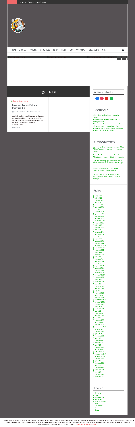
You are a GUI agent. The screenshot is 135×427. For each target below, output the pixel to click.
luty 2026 (98, 209)
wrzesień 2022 (100, 302)
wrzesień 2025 (100, 220)
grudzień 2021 (99, 322)
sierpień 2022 (99, 304)
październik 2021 (100, 327)
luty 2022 (98, 318)
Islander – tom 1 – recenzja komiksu (31, 2)
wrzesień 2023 (100, 275)
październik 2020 (100, 354)
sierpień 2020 (99, 358)
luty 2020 (98, 372)
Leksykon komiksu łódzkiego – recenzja (110, 157)
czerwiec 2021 (100, 336)
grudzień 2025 (99, 214)
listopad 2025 (99, 216)
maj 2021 (98, 338)
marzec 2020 (99, 370)
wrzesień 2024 (100, 248)
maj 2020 (98, 365)
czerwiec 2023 (100, 282)
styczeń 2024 (99, 266)
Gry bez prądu (45, 50)
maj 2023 (98, 284)
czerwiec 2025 (100, 227)
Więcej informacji (90, 424)
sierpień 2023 (99, 277)
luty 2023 (98, 291)
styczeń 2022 (99, 320)
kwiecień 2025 (99, 232)
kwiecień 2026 (99, 205)
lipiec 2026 (98, 198)
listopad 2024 (99, 243)
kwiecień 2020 (99, 367)
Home (14, 50)
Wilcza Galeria (94, 50)
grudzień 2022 (99, 295)
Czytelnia (33, 50)
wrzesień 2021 (100, 329)
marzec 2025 (99, 234)
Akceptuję (79, 424)
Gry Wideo (22, 50)
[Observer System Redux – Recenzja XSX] (19, 101)
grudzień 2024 (99, 241)
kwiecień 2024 (99, 259)
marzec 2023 (99, 288)
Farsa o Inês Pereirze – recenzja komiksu (27, 62)
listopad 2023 (99, 270)
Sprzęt (63, 50)
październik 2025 (100, 218)
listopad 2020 (99, 352)
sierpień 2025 (99, 223)
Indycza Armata (100, 401)
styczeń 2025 (99, 239)
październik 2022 (100, 300)
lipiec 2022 (98, 306)
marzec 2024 (99, 261)
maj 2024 (98, 257)
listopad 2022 (99, 297)
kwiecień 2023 (99, 286)
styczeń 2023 (99, 293)
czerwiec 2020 (100, 363)
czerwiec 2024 (100, 254)
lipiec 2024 (98, 252)
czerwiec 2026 (100, 200)
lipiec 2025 (98, 225)
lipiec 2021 (98, 334)
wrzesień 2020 (100, 356)
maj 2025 (98, 230)
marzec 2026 (99, 207)
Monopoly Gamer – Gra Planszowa (104, 171)
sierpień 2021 (99, 331)
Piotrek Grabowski (34, 112)
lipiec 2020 (98, 361)
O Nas (104, 50)
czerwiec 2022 (100, 309)
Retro (55, 50)
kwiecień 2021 (99, 340)
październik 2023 (100, 272)
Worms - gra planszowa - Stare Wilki (105, 168)
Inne (96, 404)
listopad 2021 (99, 324)
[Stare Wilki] (18, 25)
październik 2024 (100, 245)
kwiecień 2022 (99, 313)
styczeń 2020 (99, 374)
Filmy (71, 50)
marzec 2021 (99, 343)
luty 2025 (98, 236)
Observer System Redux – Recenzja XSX (24, 106)
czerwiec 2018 (100, 377)
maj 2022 (98, 311)
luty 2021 (98, 345)
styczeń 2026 (99, 211)
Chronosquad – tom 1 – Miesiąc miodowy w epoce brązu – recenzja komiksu (107, 64)
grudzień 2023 (99, 268)
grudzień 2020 (99, 349)
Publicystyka (80, 50)
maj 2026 (98, 202)
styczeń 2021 (99, 347)
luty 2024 (98, 263)
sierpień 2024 (99, 250)
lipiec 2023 (98, 279)
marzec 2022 (99, 315)
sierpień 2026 (99, 196)
